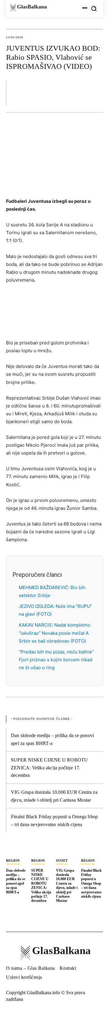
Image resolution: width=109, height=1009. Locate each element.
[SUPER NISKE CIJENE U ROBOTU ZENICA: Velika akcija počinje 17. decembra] (42, 848)
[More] (96, 94)
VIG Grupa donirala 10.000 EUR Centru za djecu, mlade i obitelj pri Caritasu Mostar (67, 885)
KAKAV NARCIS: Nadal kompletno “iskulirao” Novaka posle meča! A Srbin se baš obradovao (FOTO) (54, 632)
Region (13, 860)
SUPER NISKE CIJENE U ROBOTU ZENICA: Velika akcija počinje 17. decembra (49, 767)
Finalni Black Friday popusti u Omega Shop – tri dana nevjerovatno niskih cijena (91, 883)
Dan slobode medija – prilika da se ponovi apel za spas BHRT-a (15, 881)
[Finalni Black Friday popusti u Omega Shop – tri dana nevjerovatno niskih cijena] (92, 848)
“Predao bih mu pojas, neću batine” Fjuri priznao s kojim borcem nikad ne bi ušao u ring (56, 659)
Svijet (62, 860)
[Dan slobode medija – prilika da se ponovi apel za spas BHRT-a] (17, 848)
